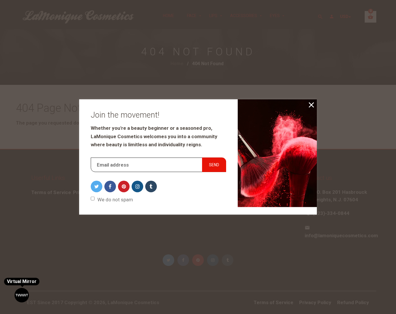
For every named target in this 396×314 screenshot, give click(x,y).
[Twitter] (96, 186)
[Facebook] (110, 186)
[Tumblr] (151, 186)
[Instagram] (137, 186)
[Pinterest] (124, 186)
